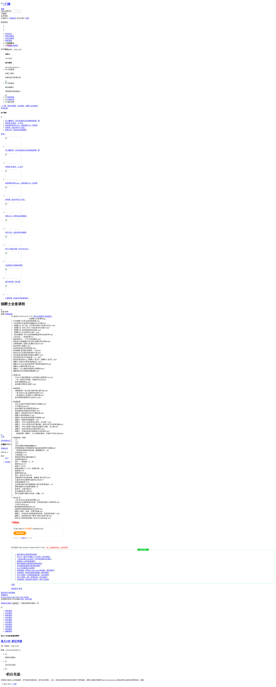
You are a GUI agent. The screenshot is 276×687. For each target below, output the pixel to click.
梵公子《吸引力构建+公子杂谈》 (29, 557)
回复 (13, 585)
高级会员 (4, 448)
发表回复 (15, 603)
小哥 (2, 437)
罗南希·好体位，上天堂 (14, 123)
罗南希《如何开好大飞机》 (15, 127)
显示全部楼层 (39, 316)
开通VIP (23, 538)
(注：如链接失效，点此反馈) (57, 547)
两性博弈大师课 (23, 554)
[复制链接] (9, 314)
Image (9, 597)
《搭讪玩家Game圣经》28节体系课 (30, 559)
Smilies (26, 597)
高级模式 (4, 595)
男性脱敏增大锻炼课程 (25, 563)
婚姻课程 (8, 631)
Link (13, 597)
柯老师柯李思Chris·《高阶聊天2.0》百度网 (21, 125)
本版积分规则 (6, 603)
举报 (20, 589)
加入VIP (6, 641)
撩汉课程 (8, 624)
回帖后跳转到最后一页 (30, 603)
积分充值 (17, 641)
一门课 (3, 106)
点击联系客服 (12, 45)
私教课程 (31, 561)
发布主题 (4, 108)
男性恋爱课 (9, 36)
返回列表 (4, 593)
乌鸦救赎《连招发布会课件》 (28, 579)
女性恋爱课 (9, 38)
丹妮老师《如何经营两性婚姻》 (29, 573)
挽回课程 (8, 629)
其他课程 (50, 570)
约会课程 (8, 618)
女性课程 (8, 622)
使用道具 (14, 589)
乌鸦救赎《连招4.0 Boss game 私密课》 (31, 570)
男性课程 (8, 611)
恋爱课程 (8, 627)
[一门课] (5, 3)
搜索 (2, 9)
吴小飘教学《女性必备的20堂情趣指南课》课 (22, 121)
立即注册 (28, 599)
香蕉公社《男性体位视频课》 (16, 130)
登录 (22, 599)
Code (21, 597)
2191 (6, 440)
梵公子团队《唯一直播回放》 (28, 577)
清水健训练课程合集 (24, 566)
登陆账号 (12, 18)
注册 (27, 18)
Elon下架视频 (22, 568)
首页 (8, 34)
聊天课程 (8, 620)
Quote (17, 597)
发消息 (7, 462)
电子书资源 (44, 579)
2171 (2, 440)
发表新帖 (11, 593)
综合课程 (20, 106)
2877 (9, 440)
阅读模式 (48, 316)
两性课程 (8, 40)
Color (4, 597)
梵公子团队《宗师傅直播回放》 (29, 575)
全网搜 (4, 13)
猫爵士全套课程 (32, 106)
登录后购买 (20, 533)
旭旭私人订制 (22, 561)
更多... (3, 134)
